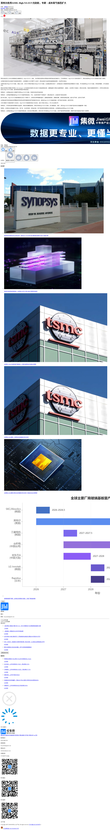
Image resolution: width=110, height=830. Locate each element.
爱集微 (6, 6)
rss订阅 (35, 735)
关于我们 (26, 735)
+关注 (2, 601)
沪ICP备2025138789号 (34, 824)
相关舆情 (3, 8)
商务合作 (31, 735)
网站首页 (3, 735)
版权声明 (7, 735)
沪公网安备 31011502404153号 (11, 828)
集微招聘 (12, 735)
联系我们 (17, 735)
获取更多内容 (4, 652)
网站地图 (22, 735)
